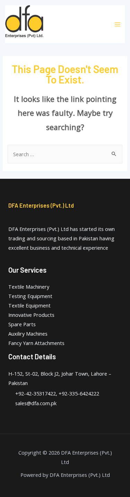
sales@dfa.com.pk (36, 403)
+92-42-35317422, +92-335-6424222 (57, 393)
